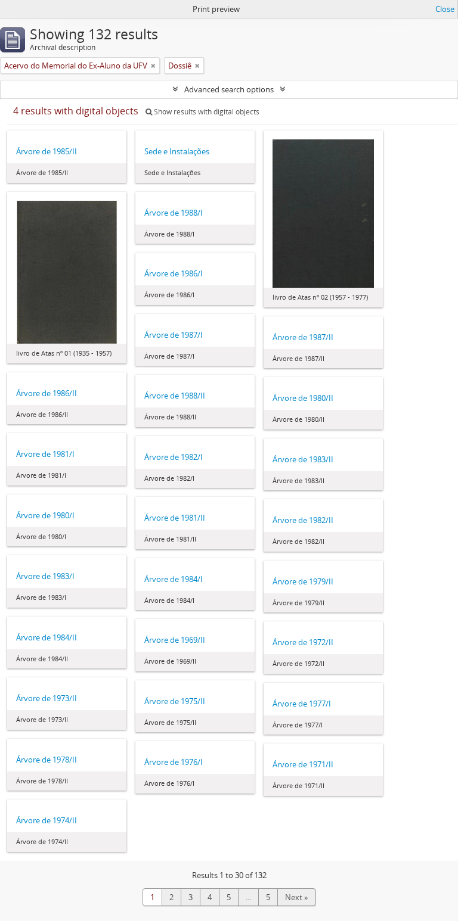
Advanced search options (229, 89)
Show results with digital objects (205, 112)
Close (444, 9)
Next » (296, 897)
